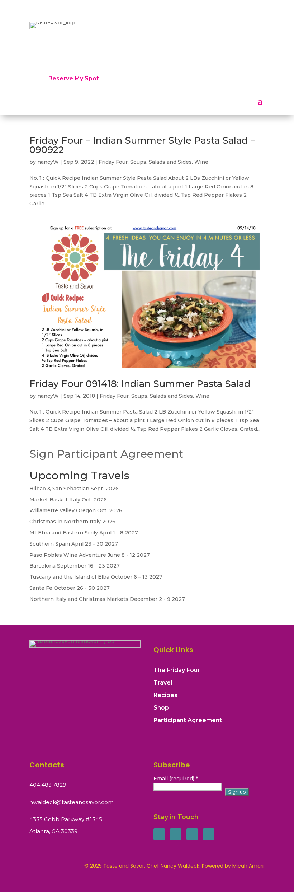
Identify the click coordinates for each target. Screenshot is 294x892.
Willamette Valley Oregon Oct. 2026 (75, 510)
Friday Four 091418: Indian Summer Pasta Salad (140, 383)
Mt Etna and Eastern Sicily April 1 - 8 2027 (83, 532)
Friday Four (113, 162)
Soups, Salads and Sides (161, 162)
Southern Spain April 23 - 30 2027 (73, 544)
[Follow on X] (175, 834)
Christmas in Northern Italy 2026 (72, 521)
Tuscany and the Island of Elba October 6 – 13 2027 (95, 577)
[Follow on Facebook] (159, 834)
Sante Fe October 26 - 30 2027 (69, 588)
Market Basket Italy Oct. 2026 (68, 499)
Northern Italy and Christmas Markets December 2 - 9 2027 (107, 599)
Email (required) (175, 778)
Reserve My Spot (73, 78)
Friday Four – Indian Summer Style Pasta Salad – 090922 (142, 145)
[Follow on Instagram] (192, 834)
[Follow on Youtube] (208, 834)
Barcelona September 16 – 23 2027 (74, 565)
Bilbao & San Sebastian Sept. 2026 (74, 488)
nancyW (48, 162)
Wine (201, 162)
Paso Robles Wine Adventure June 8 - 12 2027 (89, 555)
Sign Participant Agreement (106, 454)
